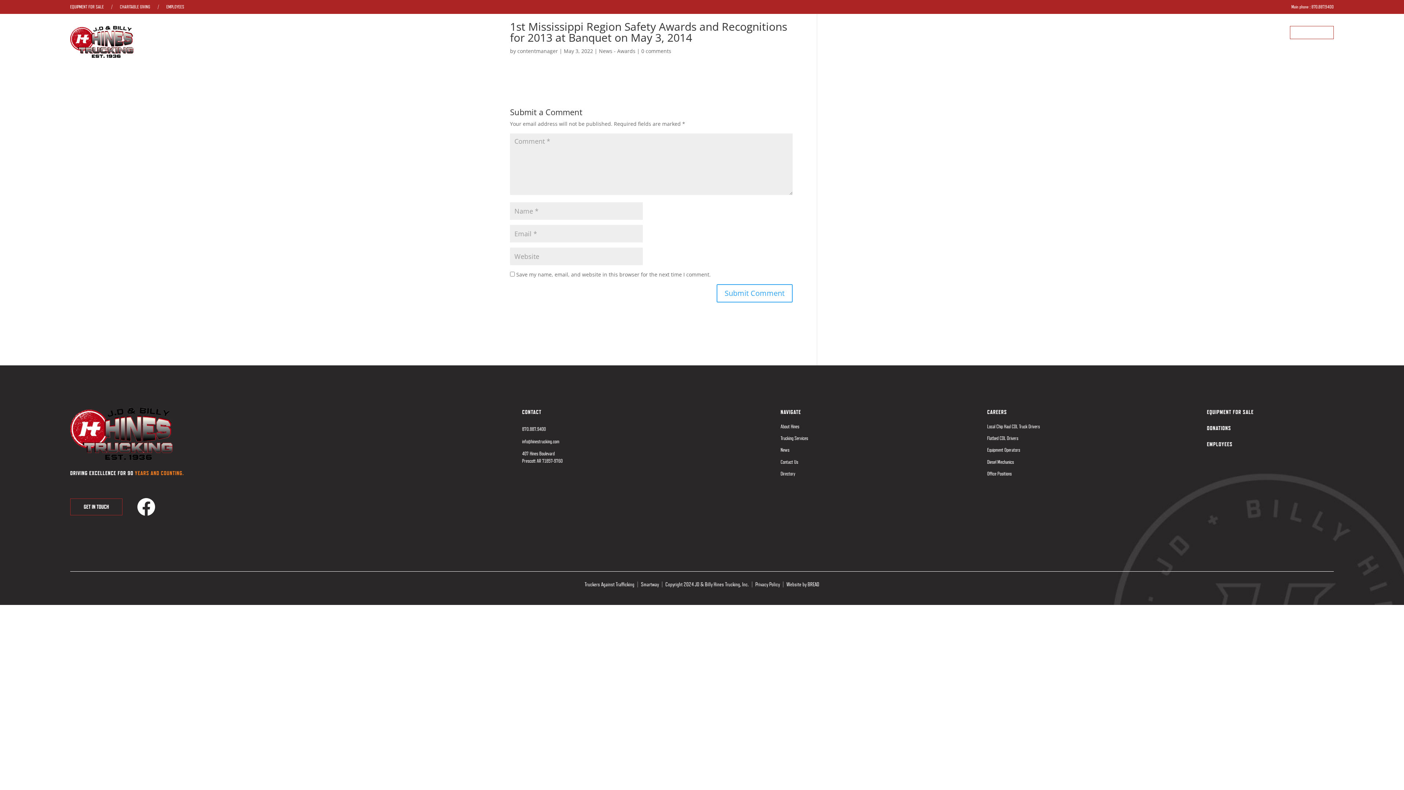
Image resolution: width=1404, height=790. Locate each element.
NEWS (1206, 32)
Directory (788, 474)
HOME (1148, 32)
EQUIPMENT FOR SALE (87, 7)
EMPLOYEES (175, 7)
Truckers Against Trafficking (609, 584)
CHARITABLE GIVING (135, 7)
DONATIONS (1219, 428)
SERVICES (1239, 32)
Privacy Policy (767, 584)
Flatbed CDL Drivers (1002, 438)
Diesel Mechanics (1000, 462)
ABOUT (1177, 32)
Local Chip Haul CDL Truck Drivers (1013, 426)
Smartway (650, 584)
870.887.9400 (1322, 7)
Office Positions (999, 474)
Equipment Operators (1003, 450)
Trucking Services (794, 438)
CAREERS (1274, 32)
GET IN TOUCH (96, 507)
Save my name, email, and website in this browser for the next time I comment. (613, 274)
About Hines (790, 426)
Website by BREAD (802, 584)
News (785, 450)
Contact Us (789, 462)
